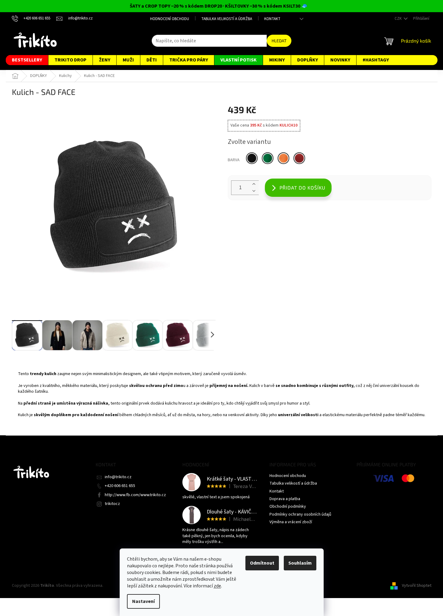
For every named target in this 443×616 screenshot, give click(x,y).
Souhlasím (300, 563)
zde (217, 586)
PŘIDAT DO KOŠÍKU (302, 187)
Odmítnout (262, 563)
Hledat (279, 40)
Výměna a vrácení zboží (290, 522)
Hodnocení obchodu (169, 19)
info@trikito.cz (118, 477)
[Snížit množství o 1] (254, 191)
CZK (399, 18)
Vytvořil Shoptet (416, 586)
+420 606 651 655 (120, 486)
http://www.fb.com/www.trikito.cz (135, 495)
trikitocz (112, 504)
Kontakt (272, 19)
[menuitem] (27, 60)
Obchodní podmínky (287, 506)
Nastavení (143, 601)
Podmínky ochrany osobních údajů (300, 514)
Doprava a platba (284, 499)
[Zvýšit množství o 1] (254, 184)
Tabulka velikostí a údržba (226, 19)
